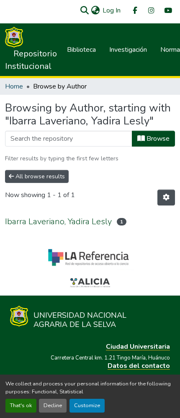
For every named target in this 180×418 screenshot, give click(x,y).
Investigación (128, 49)
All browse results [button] (39, 176)
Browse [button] (157, 138)
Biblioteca (81, 49)
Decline (53, 405)
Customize (87, 405)
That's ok (21, 405)
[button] (84, 10)
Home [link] (14, 86)
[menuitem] (134, 10)
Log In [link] (112, 10)
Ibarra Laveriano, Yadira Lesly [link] (58, 221)
